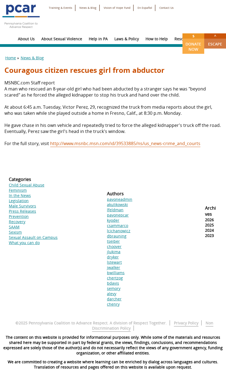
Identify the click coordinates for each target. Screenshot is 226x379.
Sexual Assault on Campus (33, 237)
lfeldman (115, 209)
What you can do (24, 242)
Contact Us (166, 8)
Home (10, 57)
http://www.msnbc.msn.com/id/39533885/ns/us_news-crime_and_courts (125, 143)
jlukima (113, 251)
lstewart (114, 262)
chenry (113, 304)
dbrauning (117, 236)
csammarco (117, 225)
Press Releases (22, 211)
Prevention (19, 216)
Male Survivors (22, 206)
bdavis (113, 283)
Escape (215, 40)
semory (113, 288)
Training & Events (60, 8)
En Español (145, 8)
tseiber (113, 241)
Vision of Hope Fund (117, 8)
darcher (114, 298)
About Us (26, 38)
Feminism (18, 190)
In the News (20, 195)
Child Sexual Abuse (26, 185)
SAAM (14, 226)
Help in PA (98, 38)
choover (114, 246)
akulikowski (117, 204)
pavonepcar (118, 215)
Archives (210, 211)
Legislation (19, 200)
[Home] (21, 30)
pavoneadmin (119, 199)
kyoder (113, 220)
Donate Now (193, 42)
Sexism (15, 232)
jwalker (113, 267)
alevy (111, 293)
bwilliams (116, 272)
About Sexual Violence (61, 38)
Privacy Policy (186, 322)
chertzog (115, 278)
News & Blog (87, 8)
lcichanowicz (118, 230)
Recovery (17, 221)
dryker (113, 257)
